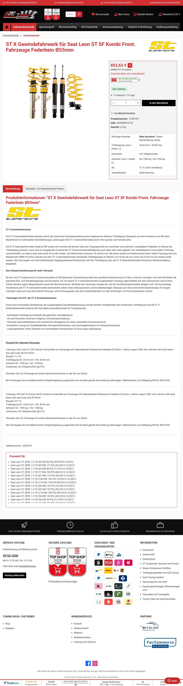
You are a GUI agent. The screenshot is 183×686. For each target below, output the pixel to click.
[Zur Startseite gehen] (21, 14)
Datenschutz (149, 559)
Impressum (148, 550)
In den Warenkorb (159, 103)
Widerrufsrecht (81, 628)
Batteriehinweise (82, 637)
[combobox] (70, 14)
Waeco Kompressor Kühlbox (157, 568)
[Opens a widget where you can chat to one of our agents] (172, 681)
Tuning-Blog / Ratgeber (18, 616)
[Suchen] (79, 14)
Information (148, 542)
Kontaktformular (27, 566)
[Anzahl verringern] (114, 103)
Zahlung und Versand (85, 642)
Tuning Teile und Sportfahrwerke (159, 599)
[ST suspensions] (163, 48)
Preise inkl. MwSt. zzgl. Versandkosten (128, 73)
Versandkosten (83, 671)
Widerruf (78, 632)
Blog (7, 623)
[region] (54, 91)
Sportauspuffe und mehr (155, 582)
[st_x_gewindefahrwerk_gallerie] (54, 91)
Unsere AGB (148, 554)
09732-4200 (10, 555)
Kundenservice (81, 616)
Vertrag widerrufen (14, 575)
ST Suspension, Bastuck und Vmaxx (161, 563)
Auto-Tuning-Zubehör (153, 577)
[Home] (6, 27)
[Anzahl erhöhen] (138, 103)
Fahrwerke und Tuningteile (156, 594)
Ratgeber (9, 628)
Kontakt (78, 623)
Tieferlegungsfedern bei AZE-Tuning (161, 572)
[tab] (13, 188)
